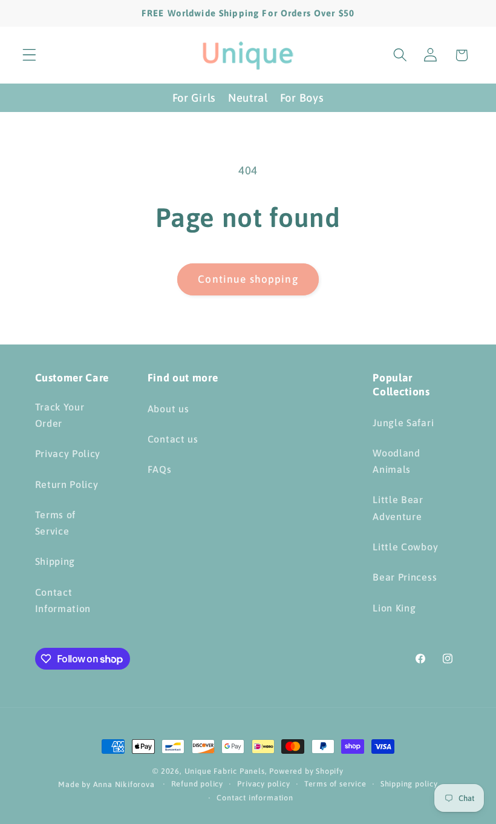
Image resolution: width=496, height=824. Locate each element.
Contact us (173, 438)
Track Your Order (60, 415)
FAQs (160, 469)
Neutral (248, 97)
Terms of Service (55, 522)
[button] (29, 55)
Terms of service (335, 783)
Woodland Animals (396, 461)
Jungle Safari (403, 422)
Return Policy (67, 484)
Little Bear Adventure (398, 507)
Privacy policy (263, 783)
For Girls (194, 97)
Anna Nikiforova (125, 784)
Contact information (255, 797)
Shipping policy (409, 783)
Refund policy (197, 783)
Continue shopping (248, 279)
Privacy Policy (68, 453)
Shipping (55, 561)
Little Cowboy (405, 546)
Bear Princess (405, 577)
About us (168, 408)
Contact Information (63, 600)
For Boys (302, 97)
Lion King (394, 607)
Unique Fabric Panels (224, 771)
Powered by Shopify (306, 771)
